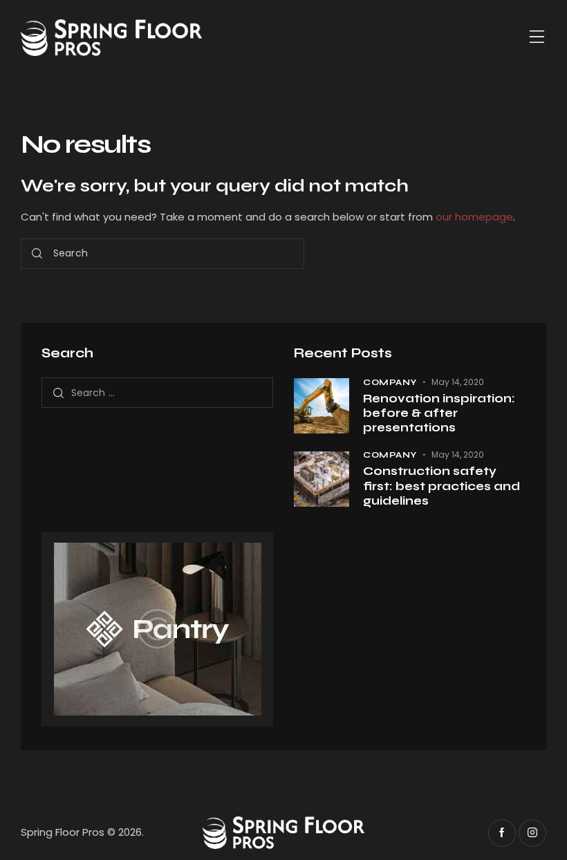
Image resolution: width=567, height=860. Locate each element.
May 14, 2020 (457, 382)
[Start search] (37, 254)
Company (390, 382)
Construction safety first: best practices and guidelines (441, 486)
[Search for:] (157, 392)
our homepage (474, 216)
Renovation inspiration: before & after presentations (439, 413)
